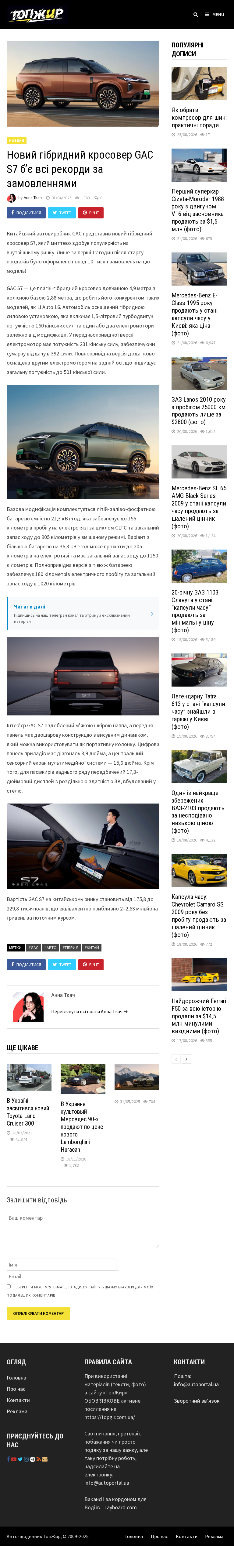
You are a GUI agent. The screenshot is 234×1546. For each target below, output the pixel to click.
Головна (16, 1377)
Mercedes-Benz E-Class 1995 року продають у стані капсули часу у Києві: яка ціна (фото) (195, 314)
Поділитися (28, 212)
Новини (16, 140)
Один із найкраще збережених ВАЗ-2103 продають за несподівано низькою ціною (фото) (198, 812)
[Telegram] (33, 1459)
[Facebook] (9, 1459)
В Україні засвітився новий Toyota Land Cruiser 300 (28, 1112)
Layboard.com (120, 1507)
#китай (92, 947)
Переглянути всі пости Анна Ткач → (89, 1011)
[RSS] (39, 1459)
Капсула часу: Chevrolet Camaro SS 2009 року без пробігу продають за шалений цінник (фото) (199, 915)
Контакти (18, 1400)
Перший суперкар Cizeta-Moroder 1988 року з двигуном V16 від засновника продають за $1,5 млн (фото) (198, 210)
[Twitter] (21, 1459)
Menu (218, 14)
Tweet (65, 212)
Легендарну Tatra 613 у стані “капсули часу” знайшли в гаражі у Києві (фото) (198, 711)
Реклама (17, 1411)
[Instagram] (27, 1459)
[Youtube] (14, 1459)
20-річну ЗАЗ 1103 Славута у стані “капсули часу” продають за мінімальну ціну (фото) (195, 611)
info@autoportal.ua (106, 1482)
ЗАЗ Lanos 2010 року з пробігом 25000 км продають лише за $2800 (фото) (199, 411)
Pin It (94, 212)
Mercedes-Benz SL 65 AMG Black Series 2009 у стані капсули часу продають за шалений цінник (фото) (199, 507)
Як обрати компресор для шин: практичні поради (199, 117)
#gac (33, 947)
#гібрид (71, 947)
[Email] (45, 1459)
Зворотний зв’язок (197, 1400)
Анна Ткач (33, 198)
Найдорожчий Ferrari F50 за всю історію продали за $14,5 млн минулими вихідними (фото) (199, 1016)
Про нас (16, 1388)
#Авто (50, 947)
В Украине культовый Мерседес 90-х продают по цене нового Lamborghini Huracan (82, 1126)
